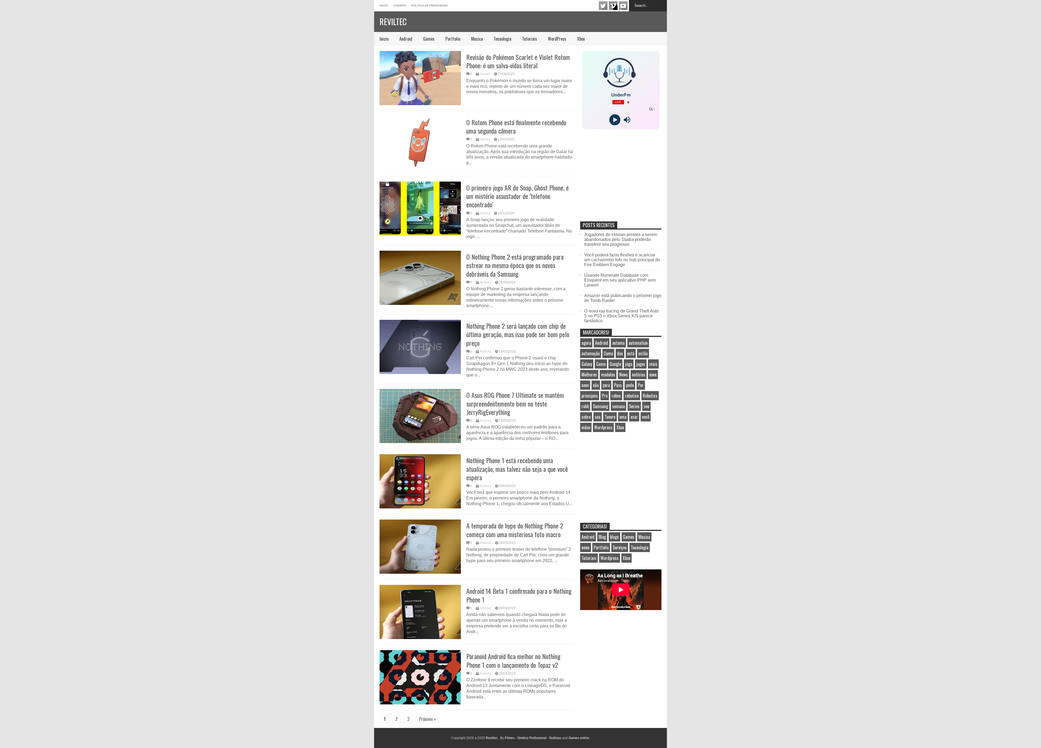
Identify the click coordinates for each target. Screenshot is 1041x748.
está (630, 353)
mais (653, 364)
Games (429, 39)
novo (585, 385)
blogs (614, 537)
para (606, 385)
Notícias (555, 738)
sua (597, 417)
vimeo (613, 5)
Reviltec (393, 21)
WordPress (557, 39)
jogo (628, 364)
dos (620, 353)
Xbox (581, 39)
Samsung (600, 406)
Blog (602, 537)
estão (643, 353)
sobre (586, 417)
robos (616, 395)
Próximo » (427, 719)
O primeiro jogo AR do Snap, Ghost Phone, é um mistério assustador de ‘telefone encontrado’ (517, 196)
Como (608, 353)
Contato (399, 5)
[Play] (615, 120)
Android (405, 39)
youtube (623, 5)
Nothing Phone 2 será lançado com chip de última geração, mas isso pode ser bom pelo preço (517, 334)
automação (590, 353)
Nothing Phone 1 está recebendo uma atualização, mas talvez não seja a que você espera (517, 468)
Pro (605, 395)
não (596, 385)
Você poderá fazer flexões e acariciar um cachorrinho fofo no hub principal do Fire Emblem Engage (622, 260)
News (623, 374)
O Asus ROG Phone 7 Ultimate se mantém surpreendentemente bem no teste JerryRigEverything (515, 403)
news (585, 547)
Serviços (620, 547)
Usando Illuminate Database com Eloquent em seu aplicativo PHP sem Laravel (620, 280)
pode (630, 385)
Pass (618, 385)
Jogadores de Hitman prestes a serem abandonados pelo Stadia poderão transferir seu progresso (620, 239)
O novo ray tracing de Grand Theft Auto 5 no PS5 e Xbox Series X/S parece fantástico (621, 316)
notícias (638, 374)
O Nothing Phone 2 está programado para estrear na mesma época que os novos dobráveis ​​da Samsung (515, 265)
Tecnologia (502, 39)
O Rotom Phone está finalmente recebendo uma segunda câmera (516, 126)
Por (641, 385)
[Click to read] (420, 78)
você (645, 417)
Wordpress (603, 427)
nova (653, 374)
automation (638, 343)
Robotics (650, 395)
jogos (640, 364)
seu (646, 406)
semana (618, 406)
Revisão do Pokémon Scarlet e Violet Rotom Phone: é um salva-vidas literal (518, 61)
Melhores (589, 374)
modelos (608, 374)
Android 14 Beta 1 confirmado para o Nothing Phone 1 (518, 595)
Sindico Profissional (532, 738)
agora (586, 343)
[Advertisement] (620, 181)
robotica (632, 395)
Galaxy (586, 364)
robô (585, 406)
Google (615, 364)
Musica (477, 39)
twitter (603, 5)
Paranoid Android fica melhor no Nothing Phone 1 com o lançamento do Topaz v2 (513, 660)
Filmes (510, 738)
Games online (578, 738)
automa (618, 343)
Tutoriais (529, 39)
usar (634, 417)
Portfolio (452, 39)
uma (622, 417)
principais (589, 395)
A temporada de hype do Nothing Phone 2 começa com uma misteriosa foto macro (514, 530)
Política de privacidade (430, 5)
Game (601, 364)
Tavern (610, 417)
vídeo (585, 427)
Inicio (384, 5)
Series (634, 406)
